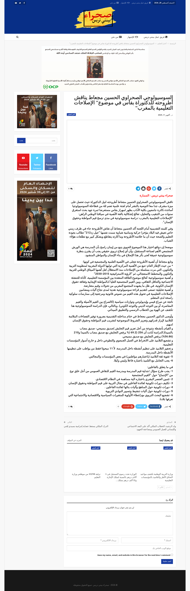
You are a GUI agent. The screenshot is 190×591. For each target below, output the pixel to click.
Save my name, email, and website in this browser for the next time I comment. (133, 555)
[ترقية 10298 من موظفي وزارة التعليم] (83, 458)
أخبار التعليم (71, 114)
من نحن (113, 3)
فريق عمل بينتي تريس (140, 3)
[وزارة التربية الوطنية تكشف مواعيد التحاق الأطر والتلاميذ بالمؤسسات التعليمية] (156, 458)
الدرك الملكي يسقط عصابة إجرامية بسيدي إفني (86, 426)
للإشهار (123, 3)
